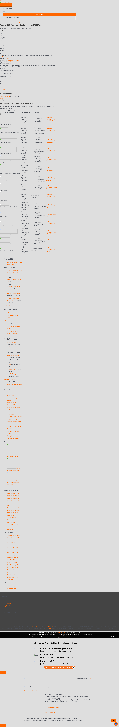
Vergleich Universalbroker (13, 424)
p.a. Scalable (12, 333)
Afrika (8, 360)
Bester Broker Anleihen (13, 500)
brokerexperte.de (62, 632)
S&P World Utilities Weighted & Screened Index (19, 22)
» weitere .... (7, 337)
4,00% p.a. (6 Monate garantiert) (56, 648)
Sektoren (2, 98)
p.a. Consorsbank (13, 326)
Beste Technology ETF (12, 565)
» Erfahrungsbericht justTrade (51, 196)
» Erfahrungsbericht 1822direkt (51, 232)
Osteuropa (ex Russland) (13, 355)
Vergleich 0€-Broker (12, 419)
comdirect (13, 313)
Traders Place (13, 318)
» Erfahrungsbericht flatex (51, 159)
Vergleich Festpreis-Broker (14, 421)
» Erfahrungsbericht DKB (51, 241)
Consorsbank (52, 651)
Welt (11, 62)
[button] (59, 667)
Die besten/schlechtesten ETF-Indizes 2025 (14, 482)
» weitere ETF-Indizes (9, 306)
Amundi (7, 58)
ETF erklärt (10, 579)
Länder (2, 96)
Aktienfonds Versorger (13, 60)
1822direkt (13, 315)
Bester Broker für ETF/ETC (14, 495)
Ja (0, 75)
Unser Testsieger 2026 (13, 393)
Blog (4, 10)
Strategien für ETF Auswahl (14, 535)
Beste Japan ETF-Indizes (13, 552)
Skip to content (4, 1)
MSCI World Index (11, 342)
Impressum (8, 603)
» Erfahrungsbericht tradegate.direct (51, 178)
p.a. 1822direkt (12, 331)
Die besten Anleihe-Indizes (13, 19)
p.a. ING (11, 328)
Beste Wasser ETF (11, 574)
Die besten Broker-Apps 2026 (14, 416)
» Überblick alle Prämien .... (11, 321)
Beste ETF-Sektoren (12, 545)
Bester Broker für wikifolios (14, 507)
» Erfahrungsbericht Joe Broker (51, 187)
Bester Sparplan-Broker (13, 493)
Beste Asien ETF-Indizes (13, 550)
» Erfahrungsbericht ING (51, 130)
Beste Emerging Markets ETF (14, 555)
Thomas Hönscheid (48, 626)
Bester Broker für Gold (13, 510)
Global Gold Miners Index (13, 293)
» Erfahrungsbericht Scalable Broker (51, 119)
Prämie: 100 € (47, 654)
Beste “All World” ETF (12, 542)
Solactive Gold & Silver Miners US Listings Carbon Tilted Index (14, 273)
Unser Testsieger (7, 8)
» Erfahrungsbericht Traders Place (51, 150)
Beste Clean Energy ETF (13, 570)
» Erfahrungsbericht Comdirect (51, 205)
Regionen (7, 96)
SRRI (4, 90)
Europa (9, 364)
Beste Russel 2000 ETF (12, 557)
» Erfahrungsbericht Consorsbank (51, 169)
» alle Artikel (7, 488)
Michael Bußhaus (36, 626)
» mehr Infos (49, 117)
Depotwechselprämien (13, 438)
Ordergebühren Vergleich (13, 436)
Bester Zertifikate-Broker (13, 498)
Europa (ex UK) (11, 369)
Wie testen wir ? (9, 602)
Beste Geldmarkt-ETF (12, 577)
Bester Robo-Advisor (12, 520)
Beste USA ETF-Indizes (13, 547)
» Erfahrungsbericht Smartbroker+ (51, 214)
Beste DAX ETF (10, 560)
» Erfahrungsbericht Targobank (51, 249)
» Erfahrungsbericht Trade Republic (51, 140)
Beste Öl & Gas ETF (12, 572)
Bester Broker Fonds (12, 512)
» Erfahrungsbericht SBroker (51, 223)
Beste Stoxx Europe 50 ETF (14, 562)
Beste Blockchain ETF (12, 567)
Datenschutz (8, 605)
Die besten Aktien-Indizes (12, 17)
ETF (3, 57)
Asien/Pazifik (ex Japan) (13, 374)
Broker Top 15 (10, 395)
